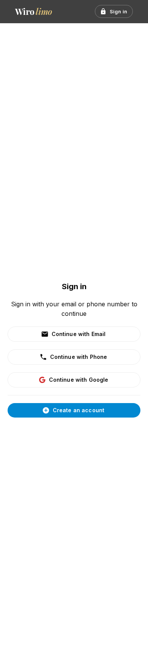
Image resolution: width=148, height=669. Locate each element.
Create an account (78, 410)
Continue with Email (79, 334)
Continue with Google (79, 379)
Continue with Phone (78, 357)
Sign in (118, 11)
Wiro (33, 11)
